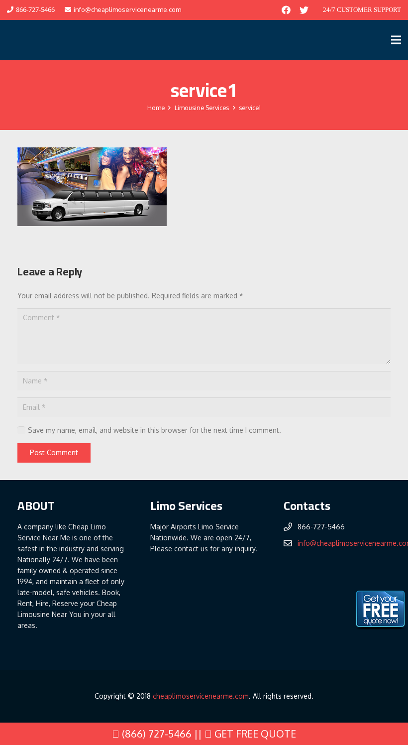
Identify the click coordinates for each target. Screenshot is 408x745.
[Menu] (396, 39)
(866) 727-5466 (155, 733)
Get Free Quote (254, 733)
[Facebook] (286, 10)
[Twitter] (304, 10)
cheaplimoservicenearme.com (201, 696)
